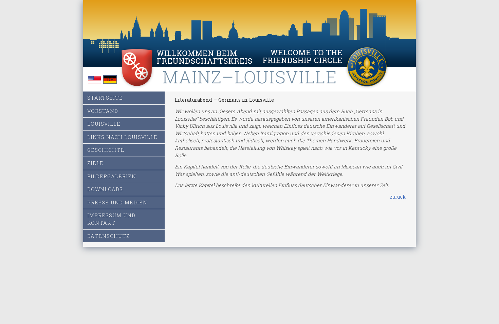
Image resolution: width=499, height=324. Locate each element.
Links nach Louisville (122, 137)
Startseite (105, 98)
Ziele (95, 163)
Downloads (105, 189)
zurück (398, 197)
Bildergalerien (111, 176)
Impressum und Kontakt (111, 219)
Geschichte (105, 150)
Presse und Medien (117, 202)
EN (94, 79)
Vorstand (102, 111)
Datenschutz (108, 236)
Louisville (104, 124)
